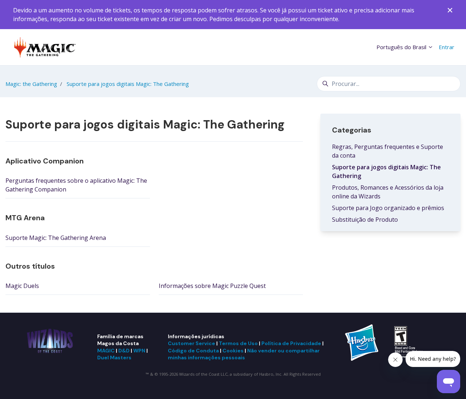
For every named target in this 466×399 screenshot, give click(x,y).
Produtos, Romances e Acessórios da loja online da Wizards (387, 191)
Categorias (351, 130)
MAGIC (106, 350)
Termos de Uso (238, 343)
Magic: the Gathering (31, 83)
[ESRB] (410, 342)
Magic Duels (22, 286)
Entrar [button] (446, 47)
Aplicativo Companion (44, 161)
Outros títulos (30, 266)
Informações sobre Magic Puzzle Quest (212, 286)
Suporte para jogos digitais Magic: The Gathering (128, 83)
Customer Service (191, 343)
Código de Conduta (193, 350)
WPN (139, 350)
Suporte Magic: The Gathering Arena (55, 238)
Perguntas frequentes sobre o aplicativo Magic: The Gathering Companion (76, 185)
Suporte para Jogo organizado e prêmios (388, 208)
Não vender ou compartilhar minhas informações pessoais (244, 354)
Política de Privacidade (291, 343)
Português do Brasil (402, 47)
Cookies (233, 350)
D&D (124, 350)
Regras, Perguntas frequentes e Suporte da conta (387, 151)
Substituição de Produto (365, 220)
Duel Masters (114, 357)
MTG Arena (25, 217)
